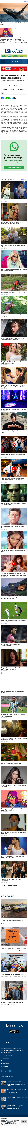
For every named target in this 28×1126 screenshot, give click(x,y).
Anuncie (5, 1060)
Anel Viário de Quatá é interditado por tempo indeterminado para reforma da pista (16, 1091)
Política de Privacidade (8, 1055)
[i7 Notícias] (14, 50)
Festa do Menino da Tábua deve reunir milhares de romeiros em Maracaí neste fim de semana (13, 976)
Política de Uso (6, 1058)
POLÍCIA (4, 89)
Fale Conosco (6, 1063)
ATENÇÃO (4, 944)
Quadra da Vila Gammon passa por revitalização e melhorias (17, 1098)
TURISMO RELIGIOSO (6, 970)
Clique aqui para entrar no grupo (14, 167)
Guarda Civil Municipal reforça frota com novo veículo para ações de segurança (15, 1107)
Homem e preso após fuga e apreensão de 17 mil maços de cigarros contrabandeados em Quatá (14, 922)
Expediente (5, 1066)
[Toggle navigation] (3, 61)
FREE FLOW (5, 998)
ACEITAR (24, 1121)
